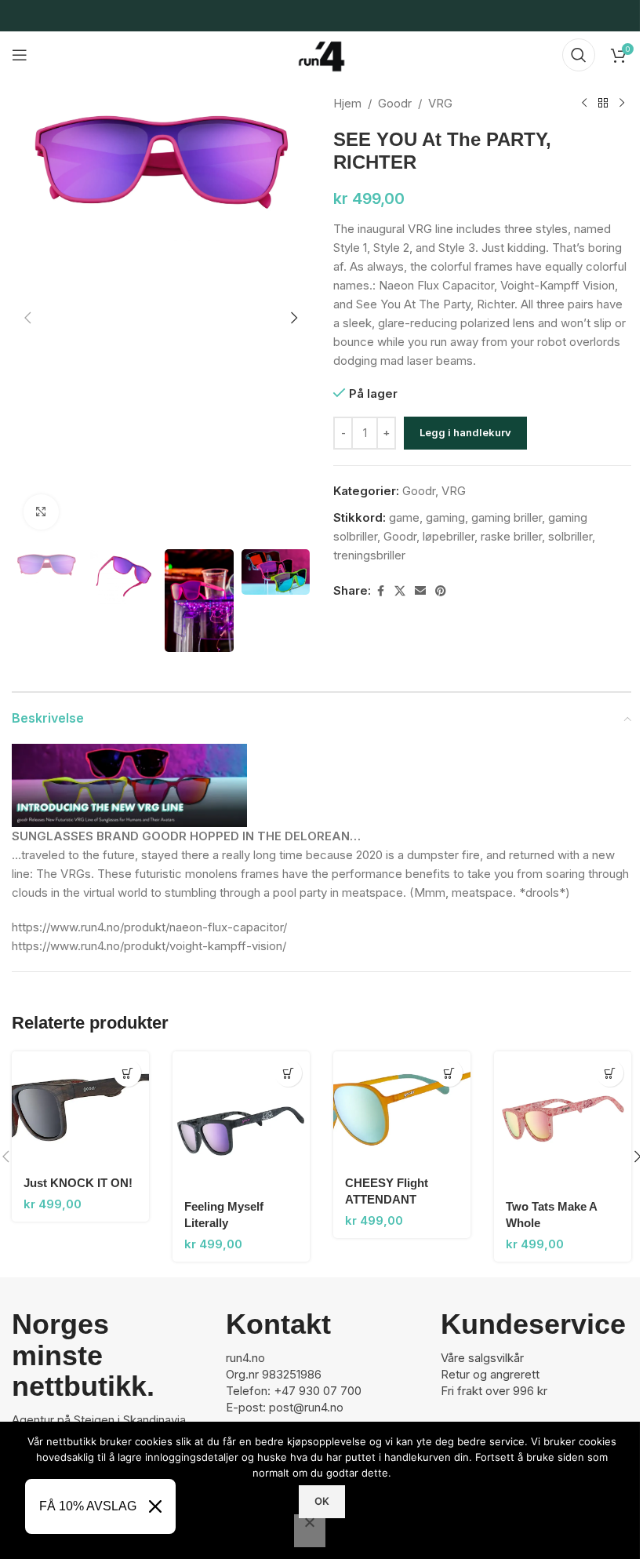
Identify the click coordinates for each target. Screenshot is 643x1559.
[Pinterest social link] (440, 591)
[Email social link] (420, 591)
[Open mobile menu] (19, 55)
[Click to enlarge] (41, 512)
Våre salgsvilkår (482, 1357)
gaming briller (506, 517)
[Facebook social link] (380, 591)
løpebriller (448, 536)
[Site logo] (321, 53)
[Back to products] (603, 103)
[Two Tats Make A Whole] (562, 1120)
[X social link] (400, 591)
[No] (309, 1530)
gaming (445, 517)
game (404, 517)
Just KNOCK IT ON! (78, 1182)
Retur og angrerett (490, 1374)
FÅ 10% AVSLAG (87, 1506)
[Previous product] (584, 103)
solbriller (570, 536)
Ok (321, 1501)
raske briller (511, 536)
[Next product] (621, 103)
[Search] (578, 55)
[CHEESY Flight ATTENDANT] (401, 1107)
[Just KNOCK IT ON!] (80, 1107)
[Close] (155, 1506)
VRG (440, 103)
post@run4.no (306, 1407)
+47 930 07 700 (317, 1390)
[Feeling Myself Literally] (241, 1120)
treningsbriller (369, 555)
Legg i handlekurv (465, 432)
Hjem (347, 103)
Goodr (395, 103)
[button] (27, 317)
